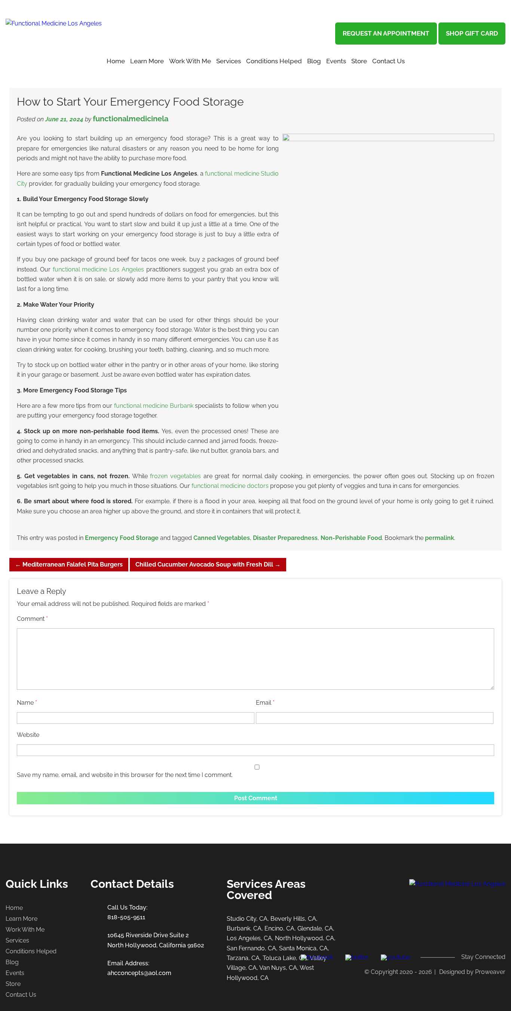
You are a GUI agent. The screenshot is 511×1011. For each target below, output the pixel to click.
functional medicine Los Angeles (98, 269)
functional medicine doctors (230, 485)
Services (228, 61)
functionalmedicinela (130, 118)
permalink (439, 537)
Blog (314, 61)
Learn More (21, 918)
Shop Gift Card (472, 33)
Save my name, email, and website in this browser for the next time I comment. (125, 774)
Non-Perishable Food (351, 537)
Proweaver (490, 971)
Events (336, 61)
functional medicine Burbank (153, 405)
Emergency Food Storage (122, 537)
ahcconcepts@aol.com (139, 973)
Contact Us (388, 61)
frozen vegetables (175, 476)
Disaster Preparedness (285, 537)
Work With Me (190, 61)
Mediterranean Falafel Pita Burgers (69, 564)
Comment (32, 618)
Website (28, 734)
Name (27, 702)
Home (116, 61)
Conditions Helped (274, 61)
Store (359, 61)
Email (265, 702)
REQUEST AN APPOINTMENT (386, 33)
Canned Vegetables (221, 537)
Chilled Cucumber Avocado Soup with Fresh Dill (208, 564)
